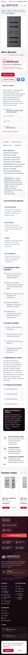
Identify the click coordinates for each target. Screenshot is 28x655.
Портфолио (7, 603)
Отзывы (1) (18, 145)
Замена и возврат (20, 598)
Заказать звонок (15, 535)
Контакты (6, 613)
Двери (9, 10)
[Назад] (22, 472)
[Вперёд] (25, 472)
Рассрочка (20, 588)
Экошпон (10, 11)
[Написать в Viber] (18, 79)
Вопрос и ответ (7, 145)
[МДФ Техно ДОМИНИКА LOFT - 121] (9, 486)
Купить (6, 507)
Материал (4, 11)
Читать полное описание (10, 131)
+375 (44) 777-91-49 (22, 1)
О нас (5, 610)
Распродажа (11, 1)
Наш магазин (7, 620)
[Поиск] (21, 5)
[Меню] (25, 5)
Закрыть (19, 650)
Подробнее (13, 507)
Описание (6, 142)
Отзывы (6, 615)
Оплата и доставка (11, 525)
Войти (7, 520)
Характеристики (16, 142)
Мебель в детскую (6, 591)
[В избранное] (16, 477)
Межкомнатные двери (18, 10)
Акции (19, 586)
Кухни (5, 588)
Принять (8, 650)
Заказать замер (8, 79)
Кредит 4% (21, 591)
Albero (16, 11)
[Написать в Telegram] (22, 79)
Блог (5, 618)
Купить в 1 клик (8, 74)
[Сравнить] (16, 481)
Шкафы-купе (7, 595)
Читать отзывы (19, 55)
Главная (3, 10)
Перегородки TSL (7, 598)
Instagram (8, 530)
